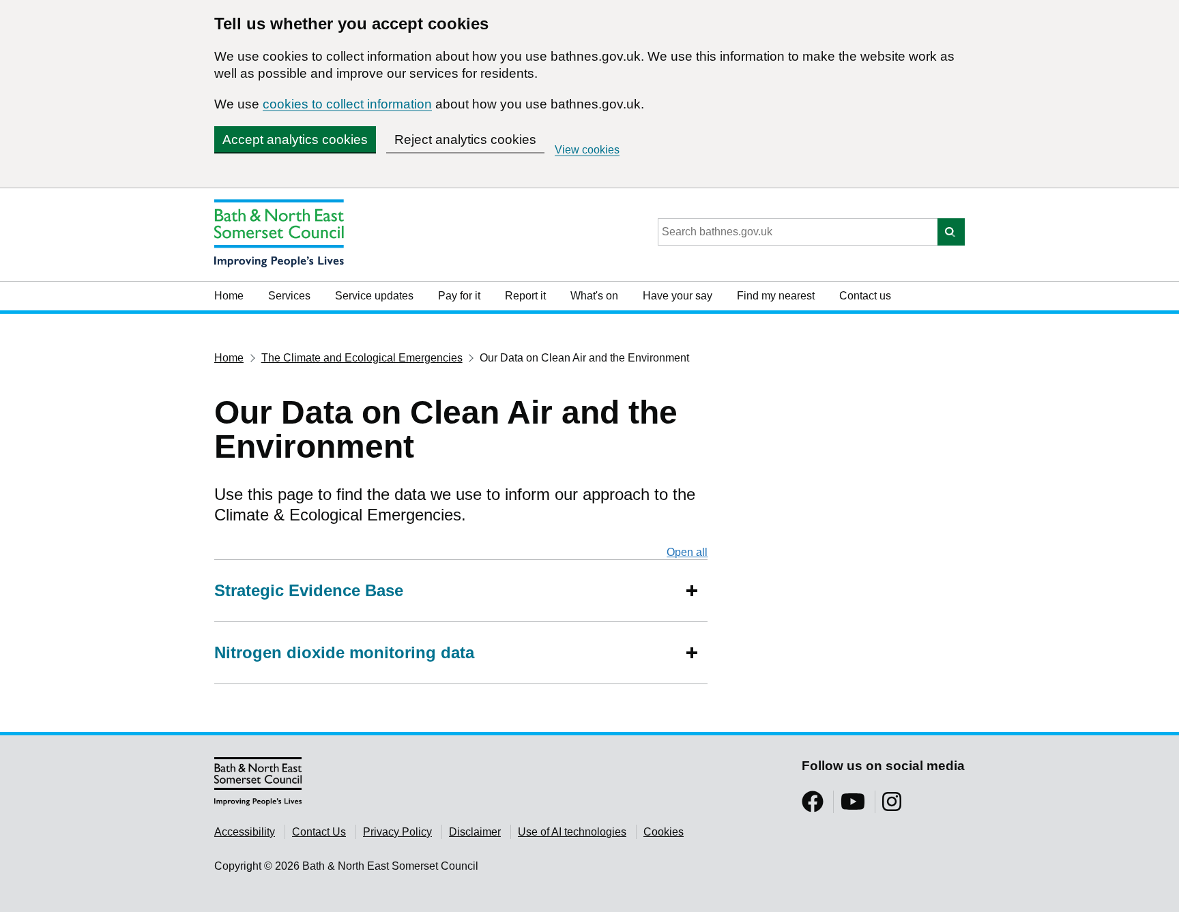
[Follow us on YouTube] (853, 806)
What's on (594, 295)
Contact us (865, 295)
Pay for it (459, 295)
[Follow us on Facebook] (813, 806)
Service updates (374, 295)
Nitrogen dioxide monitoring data (344, 652)
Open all (687, 552)
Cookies (663, 832)
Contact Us (319, 832)
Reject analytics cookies (465, 139)
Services (289, 295)
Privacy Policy (397, 832)
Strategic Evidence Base (308, 590)
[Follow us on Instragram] (891, 806)
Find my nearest (776, 295)
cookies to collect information (347, 104)
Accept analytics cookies (295, 139)
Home (229, 295)
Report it (525, 295)
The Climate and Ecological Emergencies (362, 358)
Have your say (677, 295)
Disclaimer (475, 832)
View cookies (587, 150)
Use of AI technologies (572, 832)
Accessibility (244, 832)
